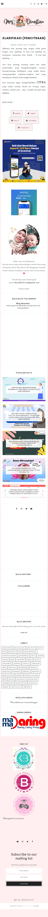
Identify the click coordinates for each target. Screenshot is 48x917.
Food (12, 659)
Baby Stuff (31, 648)
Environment (23, 655)
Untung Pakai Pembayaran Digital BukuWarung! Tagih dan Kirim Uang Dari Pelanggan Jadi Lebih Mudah (24, 416)
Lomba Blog (36, 663)
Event (33, 655)
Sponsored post (7, 683)
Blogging (12, 651)
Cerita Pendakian (30, 651)
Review (11, 679)
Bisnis (4, 651)
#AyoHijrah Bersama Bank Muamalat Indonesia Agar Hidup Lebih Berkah (24, 389)
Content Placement (9, 655)
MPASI (4, 667)
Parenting (6, 671)
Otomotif (33, 667)
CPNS (20, 651)
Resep (4, 679)
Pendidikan (16, 671)
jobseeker (27, 687)
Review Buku (21, 679)
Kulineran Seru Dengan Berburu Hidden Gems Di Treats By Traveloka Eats (24, 443)
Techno (18, 683)
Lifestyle (26, 663)
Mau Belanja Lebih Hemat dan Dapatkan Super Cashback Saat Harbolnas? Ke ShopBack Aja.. (24, 492)
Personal (26, 671)
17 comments (32, 45)
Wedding (5, 687)
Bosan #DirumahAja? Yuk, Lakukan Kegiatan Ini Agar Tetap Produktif (24, 470)
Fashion (40, 655)
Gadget (29, 659)
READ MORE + (8, 102)
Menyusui (12, 667)
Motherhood (23, 667)
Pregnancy (36, 671)
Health (36, 659)
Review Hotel (33, 679)
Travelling (32, 683)
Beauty (39, 648)
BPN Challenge (19, 648)
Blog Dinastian (23, 303)
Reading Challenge (32, 675)
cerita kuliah (16, 687)
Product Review (8, 675)
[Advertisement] (24, 340)
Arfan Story (6, 648)
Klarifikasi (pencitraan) (24, 38)
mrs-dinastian (28, 906)
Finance (5, 659)
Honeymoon (6, 663)
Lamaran (17, 663)
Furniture (20, 659)
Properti (19, 675)
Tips (25, 683)
